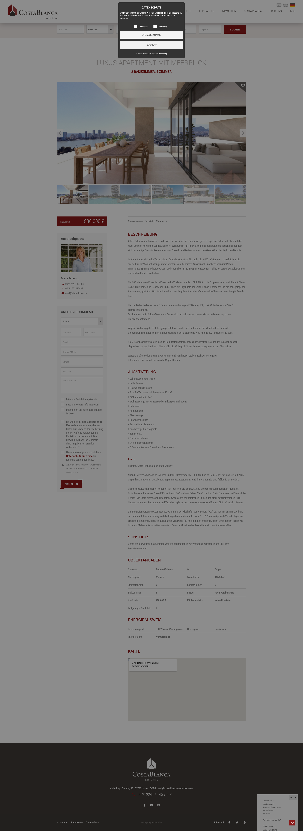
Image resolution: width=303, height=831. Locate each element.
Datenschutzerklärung (158, 53)
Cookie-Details (142, 53)
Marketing (163, 26)
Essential (144, 26)
